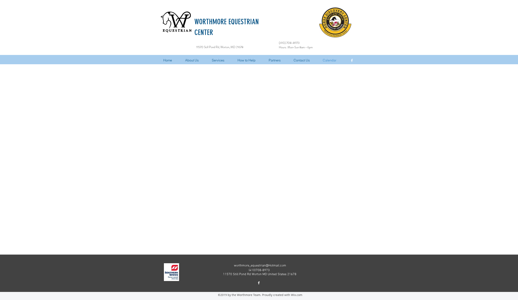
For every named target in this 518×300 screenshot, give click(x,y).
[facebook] (352, 60)
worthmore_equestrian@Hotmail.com (260, 266)
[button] (223, 60)
